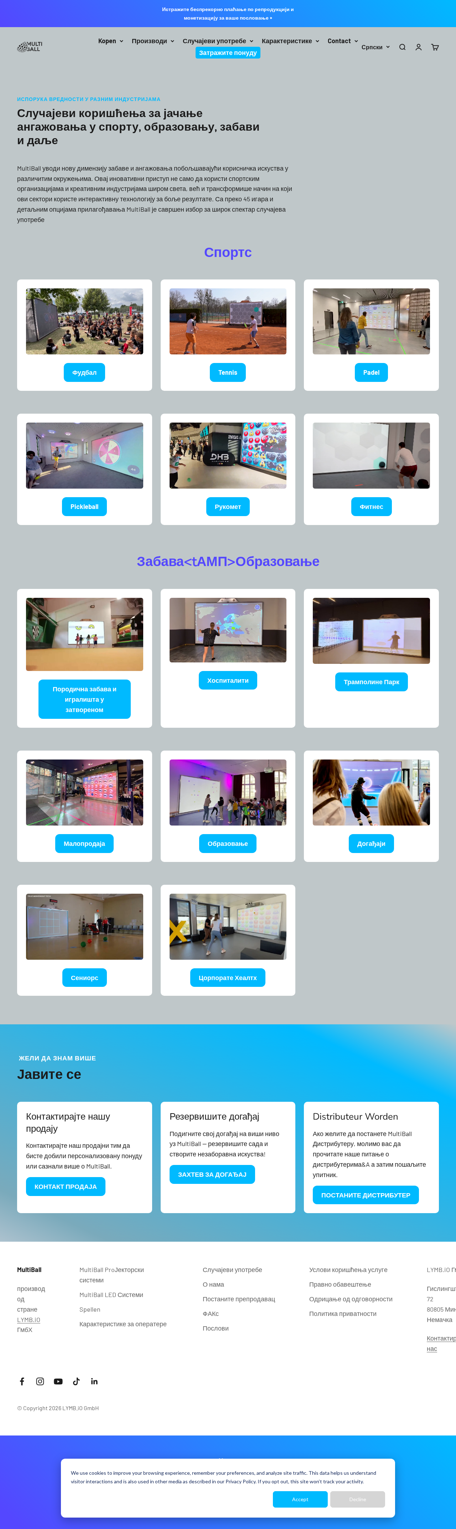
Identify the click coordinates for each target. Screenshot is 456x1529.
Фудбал (84, 372)
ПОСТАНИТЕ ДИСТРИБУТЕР (365, 1195)
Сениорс (84, 978)
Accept (300, 1499)
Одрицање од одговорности (351, 1299)
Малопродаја (84, 843)
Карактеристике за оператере (123, 1324)
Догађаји (371, 843)
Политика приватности (343, 1313)
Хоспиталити (228, 680)
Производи (149, 41)
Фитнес (371, 506)
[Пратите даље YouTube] (58, 1381)
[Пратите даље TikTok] (76, 1381)
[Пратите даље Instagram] (40, 1381)
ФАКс (211, 1313)
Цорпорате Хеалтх (228, 978)
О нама (213, 1284)
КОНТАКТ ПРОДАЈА (66, 1186)
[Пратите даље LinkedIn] (94, 1381)
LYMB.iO (28, 1319)
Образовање (228, 843)
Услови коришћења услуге (348, 1269)
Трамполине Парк (371, 682)
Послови (216, 1328)
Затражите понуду (228, 52)
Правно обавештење (340, 1284)
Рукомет (228, 506)
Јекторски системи (111, 1275)
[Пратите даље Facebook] (22, 1381)
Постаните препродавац (239, 1299)
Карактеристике (287, 41)
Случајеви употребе (214, 41)
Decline (357, 1499)
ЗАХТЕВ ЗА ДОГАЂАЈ (212, 1174)
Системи (111, 1294)
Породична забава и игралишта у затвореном (84, 699)
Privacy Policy (240, 1481)
